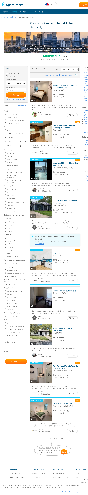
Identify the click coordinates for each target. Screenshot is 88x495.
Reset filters (22, 106)
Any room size (11, 189)
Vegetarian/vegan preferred (15, 273)
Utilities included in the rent (15, 120)
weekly (9, 117)
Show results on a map (51, 75)
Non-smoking (11, 297)
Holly (85, 98)
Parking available (11, 306)
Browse (14, 12)
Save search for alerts (68, 75)
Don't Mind (10, 222)
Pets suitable (10, 300)
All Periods (10, 153)
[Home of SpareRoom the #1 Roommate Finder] (12, 4)
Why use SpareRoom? (17, 477)
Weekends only (12, 162)
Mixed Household (12, 256)
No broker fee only (12, 123)
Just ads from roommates (15, 329)
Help (41, 12)
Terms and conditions (39, 473)
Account (32, 12)
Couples (9, 231)
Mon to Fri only (12, 159)
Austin (86, 77)
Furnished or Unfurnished (15, 202)
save (64, 452)
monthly (17, 117)
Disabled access (11, 309)
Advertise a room (59, 473)
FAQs (76, 477)
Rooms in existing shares (14, 172)
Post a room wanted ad (61, 477)
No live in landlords (13, 335)
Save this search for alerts (16, 100)
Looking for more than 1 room (16, 215)
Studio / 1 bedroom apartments (12, 176)
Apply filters (16, 361)
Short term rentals (12, 165)
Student (9, 244)
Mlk (85, 126)
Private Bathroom (12, 199)
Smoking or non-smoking (15, 291)
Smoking (9, 294)
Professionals (11, 241)
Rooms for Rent (13, 73)
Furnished (10, 205)
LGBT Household (11, 270)
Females (9, 225)
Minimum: (8, 141)
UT (85, 115)
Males (9, 228)
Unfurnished (11, 208)
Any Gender (10, 247)
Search (5, 12)
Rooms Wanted (13, 76)
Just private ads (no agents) (16, 326)
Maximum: (8, 145)
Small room (10, 195)
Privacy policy (36, 477)
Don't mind (10, 323)
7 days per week (12, 156)
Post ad (23, 12)
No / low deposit (11, 348)
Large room (10, 192)
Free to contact (11, 345)
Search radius (10, 87)
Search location (11, 79)
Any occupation (12, 238)
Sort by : (58, 69)
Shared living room (12, 303)
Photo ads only (11, 342)
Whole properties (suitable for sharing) (15, 181)
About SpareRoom (16, 473)
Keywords (7, 352)
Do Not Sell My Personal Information (74, 492)
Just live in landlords (13, 332)
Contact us (78, 473)
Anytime (9, 130)
